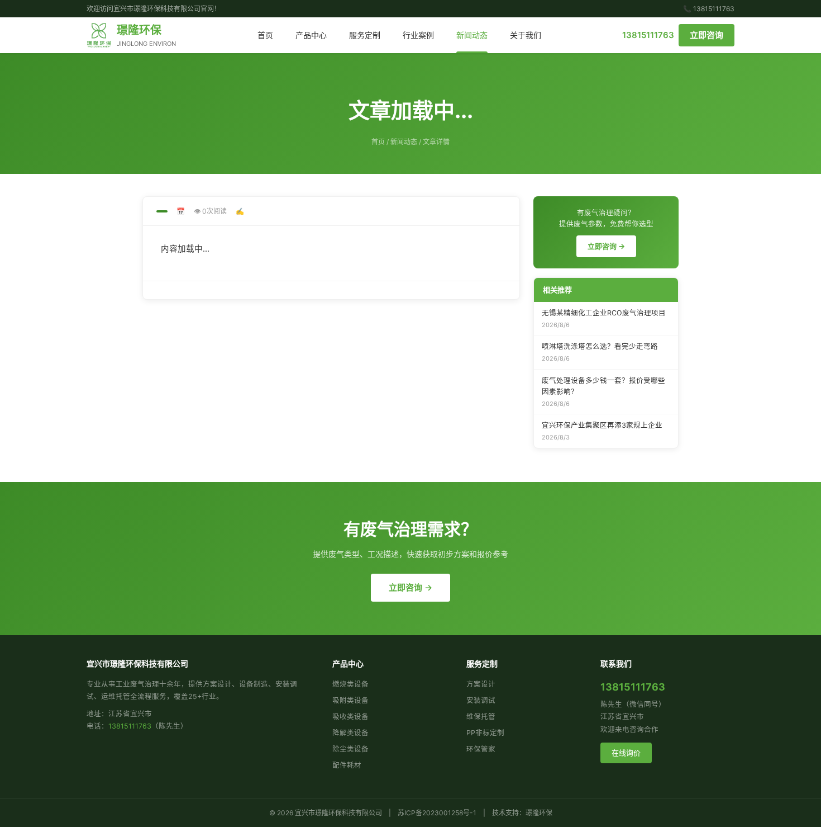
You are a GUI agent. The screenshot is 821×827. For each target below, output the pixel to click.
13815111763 (648, 35)
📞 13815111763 (708, 8)
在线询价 (626, 752)
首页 (265, 35)
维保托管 (480, 716)
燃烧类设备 (350, 684)
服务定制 (364, 35)
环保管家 (480, 749)
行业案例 (418, 35)
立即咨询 (706, 35)
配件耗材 (346, 765)
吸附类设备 (350, 700)
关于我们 (525, 35)
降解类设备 (350, 733)
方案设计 (480, 684)
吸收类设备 (350, 716)
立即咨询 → (606, 246)
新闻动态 (472, 35)
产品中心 (311, 35)
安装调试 (480, 700)
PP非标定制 (485, 733)
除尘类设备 (350, 749)
